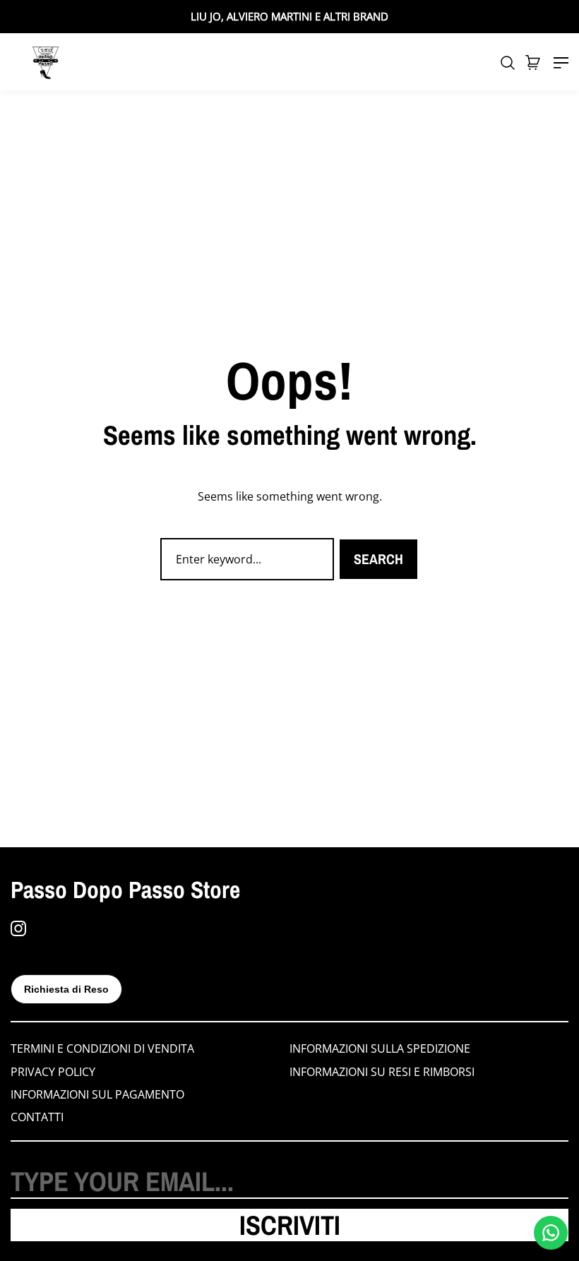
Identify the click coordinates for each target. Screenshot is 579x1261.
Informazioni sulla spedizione (380, 1048)
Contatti (37, 1117)
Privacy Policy (53, 1072)
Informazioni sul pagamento (97, 1094)
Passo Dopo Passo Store (125, 889)
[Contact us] (551, 1233)
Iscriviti (289, 1225)
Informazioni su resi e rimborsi (382, 1072)
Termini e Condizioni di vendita (102, 1048)
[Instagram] (18, 928)
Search (378, 558)
